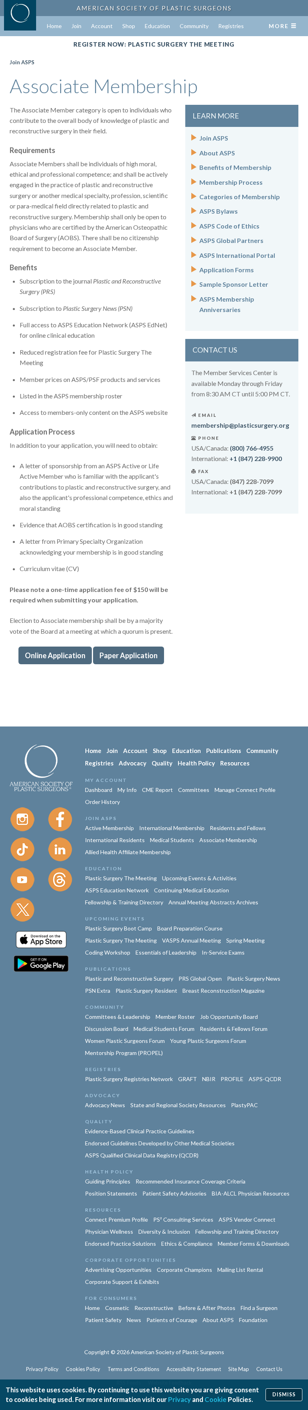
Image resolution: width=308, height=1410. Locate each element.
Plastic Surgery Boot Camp (118, 928)
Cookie (216, 1399)
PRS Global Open (200, 978)
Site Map (238, 1369)
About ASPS (217, 153)
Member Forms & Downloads (254, 1243)
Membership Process (231, 182)
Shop (128, 25)
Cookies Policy (83, 1369)
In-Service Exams (223, 952)
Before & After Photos (206, 1307)
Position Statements (111, 1193)
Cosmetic (117, 1307)
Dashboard (98, 789)
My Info (127, 789)
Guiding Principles (107, 1181)
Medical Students (172, 840)
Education (157, 25)
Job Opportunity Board (229, 1016)
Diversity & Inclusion (164, 1231)
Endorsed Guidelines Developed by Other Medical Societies (160, 1143)
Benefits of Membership (235, 167)
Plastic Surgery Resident (146, 990)
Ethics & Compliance (187, 1243)
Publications (223, 750)
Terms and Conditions (133, 1369)
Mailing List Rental (240, 1269)
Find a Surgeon (259, 1307)
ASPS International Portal (237, 255)
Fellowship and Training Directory (237, 1231)
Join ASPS (22, 62)
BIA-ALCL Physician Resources (251, 1193)
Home (54, 25)
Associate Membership (228, 840)
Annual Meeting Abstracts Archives (213, 902)
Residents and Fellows (238, 827)
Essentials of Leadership (166, 952)
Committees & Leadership (117, 1016)
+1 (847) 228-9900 (255, 458)
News (134, 1319)
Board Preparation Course (190, 928)
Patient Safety (103, 1319)
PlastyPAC (244, 1105)
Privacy (179, 1399)
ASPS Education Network (117, 890)
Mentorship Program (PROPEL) (124, 1052)
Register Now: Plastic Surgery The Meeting (154, 44)
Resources (234, 763)
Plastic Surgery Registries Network (129, 1078)
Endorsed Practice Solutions (120, 1243)
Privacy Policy (42, 1369)
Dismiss (284, 1395)
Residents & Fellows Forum (233, 1028)
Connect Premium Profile (116, 1219)
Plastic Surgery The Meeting (121, 878)
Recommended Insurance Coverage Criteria (190, 1181)
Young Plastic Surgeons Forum (208, 1040)
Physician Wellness (109, 1231)
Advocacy (132, 763)
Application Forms (226, 269)
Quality (162, 763)
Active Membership (109, 827)
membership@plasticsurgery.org (240, 425)
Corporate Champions (184, 1269)
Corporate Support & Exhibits (122, 1281)
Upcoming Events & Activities (199, 878)
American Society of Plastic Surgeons (154, 8)
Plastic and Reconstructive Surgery (129, 978)
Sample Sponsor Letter (233, 284)
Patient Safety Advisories (174, 1193)
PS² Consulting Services (183, 1219)
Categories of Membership (239, 196)
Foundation (253, 1319)
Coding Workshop (107, 952)
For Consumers (111, 1298)
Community (194, 25)
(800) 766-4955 (252, 448)
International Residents (115, 840)
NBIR (208, 1078)
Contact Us (269, 1369)
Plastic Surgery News (253, 978)
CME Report (157, 789)
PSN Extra (97, 990)
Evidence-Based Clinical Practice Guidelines (140, 1131)
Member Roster (175, 1016)
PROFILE (232, 1078)
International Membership (172, 827)
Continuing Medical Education (191, 890)
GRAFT (187, 1078)
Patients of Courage (171, 1319)
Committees (193, 789)
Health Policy (196, 763)
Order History (102, 801)
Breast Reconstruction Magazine (223, 990)
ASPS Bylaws (218, 211)
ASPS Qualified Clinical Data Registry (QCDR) (142, 1155)
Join (76, 25)
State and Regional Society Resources (178, 1105)
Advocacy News (105, 1105)
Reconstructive (153, 1307)
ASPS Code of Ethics (229, 226)
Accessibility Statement (193, 1369)
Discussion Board (106, 1028)
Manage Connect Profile (245, 789)
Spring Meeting (245, 940)
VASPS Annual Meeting (191, 940)
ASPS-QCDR (265, 1078)
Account (102, 25)
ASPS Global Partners (231, 240)
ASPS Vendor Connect (247, 1219)
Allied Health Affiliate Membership (128, 852)
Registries (231, 25)
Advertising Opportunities (118, 1269)
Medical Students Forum (164, 1028)
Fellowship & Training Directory (124, 902)
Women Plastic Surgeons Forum (125, 1040)
